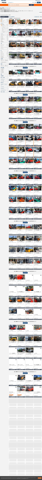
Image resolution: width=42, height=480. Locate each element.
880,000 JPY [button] (10, 51)
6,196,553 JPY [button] (11, 133)
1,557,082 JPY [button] (36, 256)
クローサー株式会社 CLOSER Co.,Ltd (37, 52)
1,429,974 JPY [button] (19, 318)
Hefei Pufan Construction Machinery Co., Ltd (30, 369)
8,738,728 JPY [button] (27, 233)
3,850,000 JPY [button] (19, 28)
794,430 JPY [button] (10, 233)
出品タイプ (2, 18)
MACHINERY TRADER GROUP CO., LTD (13, 118)
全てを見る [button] (2, 41)
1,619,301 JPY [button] (36, 144)
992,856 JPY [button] (19, 167)
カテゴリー (2, 23)
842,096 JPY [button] (10, 117)
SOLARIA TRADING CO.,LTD (12, 157)
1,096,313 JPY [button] (27, 117)
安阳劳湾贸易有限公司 (21, 385)
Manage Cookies (18, 478)
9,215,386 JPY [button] (27, 256)
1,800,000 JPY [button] (27, 51)
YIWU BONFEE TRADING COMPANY (12, 346)
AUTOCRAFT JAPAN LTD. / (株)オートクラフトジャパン (22, 41)
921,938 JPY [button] (10, 206)
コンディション (2, 79)
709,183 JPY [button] (19, 368)
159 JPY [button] (10, 345)
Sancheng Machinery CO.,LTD (13, 246)
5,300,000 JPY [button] (36, 28)
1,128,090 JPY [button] (19, 345)
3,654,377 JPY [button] (11, 167)
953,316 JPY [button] (27, 407)
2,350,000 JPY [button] (11, 28)
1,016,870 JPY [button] (36, 345)
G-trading (29, 52)
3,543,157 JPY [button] (27, 345)
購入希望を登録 (25, 67)
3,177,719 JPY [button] (11, 256)
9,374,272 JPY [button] (36, 133)
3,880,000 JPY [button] (27, 28)
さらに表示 (40, 12)
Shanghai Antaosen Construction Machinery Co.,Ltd (22, 118)
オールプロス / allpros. (13, 41)
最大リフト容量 (2, 77)
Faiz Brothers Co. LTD (13, 91)
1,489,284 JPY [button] (11, 407)
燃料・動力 (2, 82)
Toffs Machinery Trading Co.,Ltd (21, 435)
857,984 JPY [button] (19, 256)
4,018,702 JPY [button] (36, 295)
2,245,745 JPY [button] (11, 295)
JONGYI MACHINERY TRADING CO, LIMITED (30, 118)
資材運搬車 (3, 7)
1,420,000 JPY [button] (36, 51)
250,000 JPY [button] (19, 51)
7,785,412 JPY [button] (36, 117)
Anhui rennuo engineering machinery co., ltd (13, 435)
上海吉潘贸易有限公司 (29, 458)
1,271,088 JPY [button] (19, 206)
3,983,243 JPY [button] (36, 368)
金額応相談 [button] (10, 90)
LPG (18, 10)
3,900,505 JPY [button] (28, 144)
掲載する (39, 2)
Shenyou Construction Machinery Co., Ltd (13, 419)
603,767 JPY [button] (27, 318)
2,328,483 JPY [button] (11, 144)
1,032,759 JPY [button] (19, 144)
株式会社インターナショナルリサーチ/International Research (15, 52)
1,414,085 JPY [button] (19, 233)
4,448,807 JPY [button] (19, 117)
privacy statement (24, 478)
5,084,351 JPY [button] (27, 434)
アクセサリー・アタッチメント (4, 84)
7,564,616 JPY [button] (36, 384)
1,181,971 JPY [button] (27, 167)
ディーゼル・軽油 (10, 10)
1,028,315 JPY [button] (36, 167)
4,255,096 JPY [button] (36, 457)
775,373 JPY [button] (19, 457)
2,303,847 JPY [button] (11, 418)
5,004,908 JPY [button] (19, 434)
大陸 (1, 43)
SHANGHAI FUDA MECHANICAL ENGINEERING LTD (22, 246)
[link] (13, 21)
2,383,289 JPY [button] (27, 133)
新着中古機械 (2, 67)
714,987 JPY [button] (27, 457)
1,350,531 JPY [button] (36, 318)
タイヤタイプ (2, 88)
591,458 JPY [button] (19, 384)
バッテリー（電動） (14, 10)
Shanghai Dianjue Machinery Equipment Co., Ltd (22, 207)
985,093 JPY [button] (35, 233)
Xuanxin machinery (29, 385)
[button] (4, 17)
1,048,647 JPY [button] (36, 407)
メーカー (2, 33)
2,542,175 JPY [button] (19, 133)
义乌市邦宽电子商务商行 (13, 145)
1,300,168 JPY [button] (27, 206)
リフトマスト (2, 86)
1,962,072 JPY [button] (11, 183)
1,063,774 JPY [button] (19, 183)
